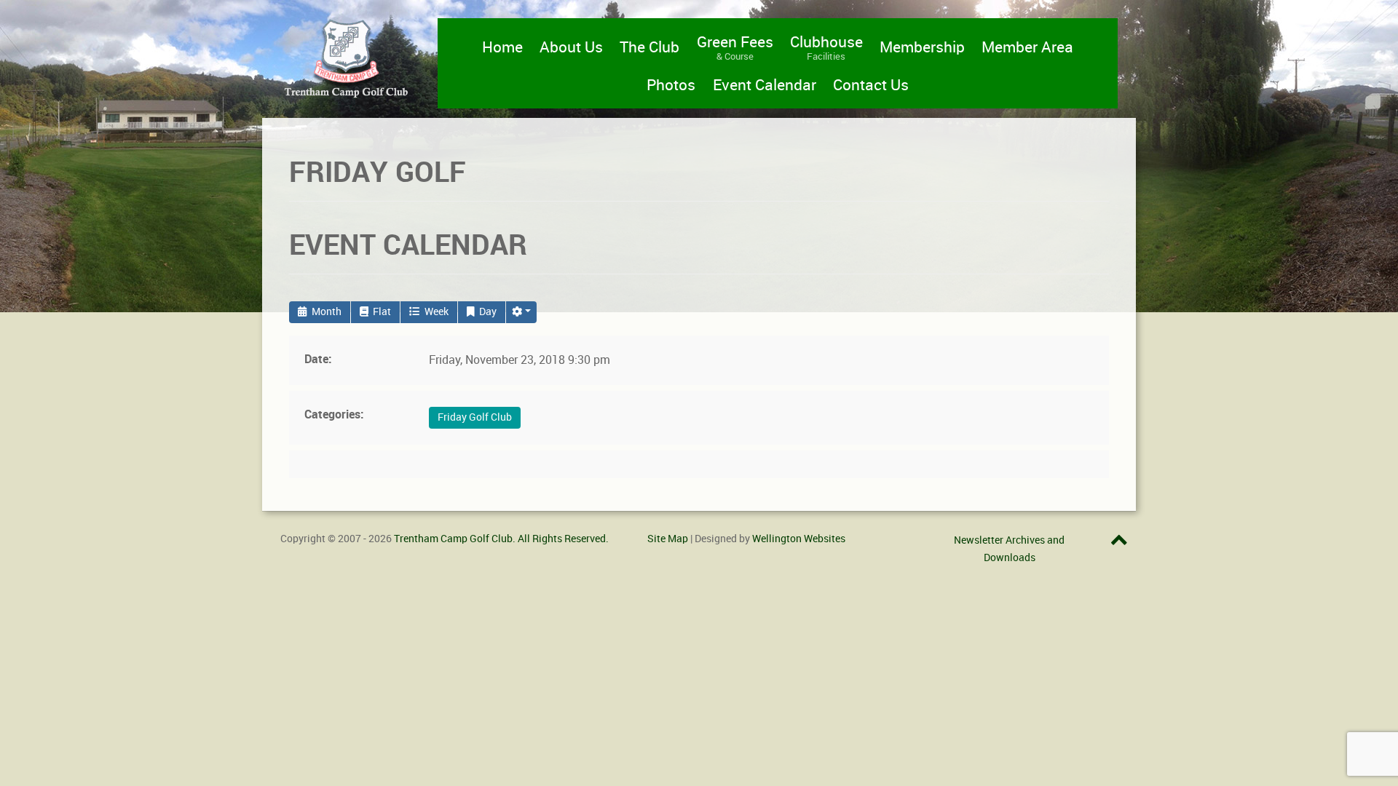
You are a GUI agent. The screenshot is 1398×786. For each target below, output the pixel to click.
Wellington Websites (798, 538)
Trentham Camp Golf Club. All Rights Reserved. (501, 538)
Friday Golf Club (475, 417)
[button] (521, 312)
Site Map (667, 538)
